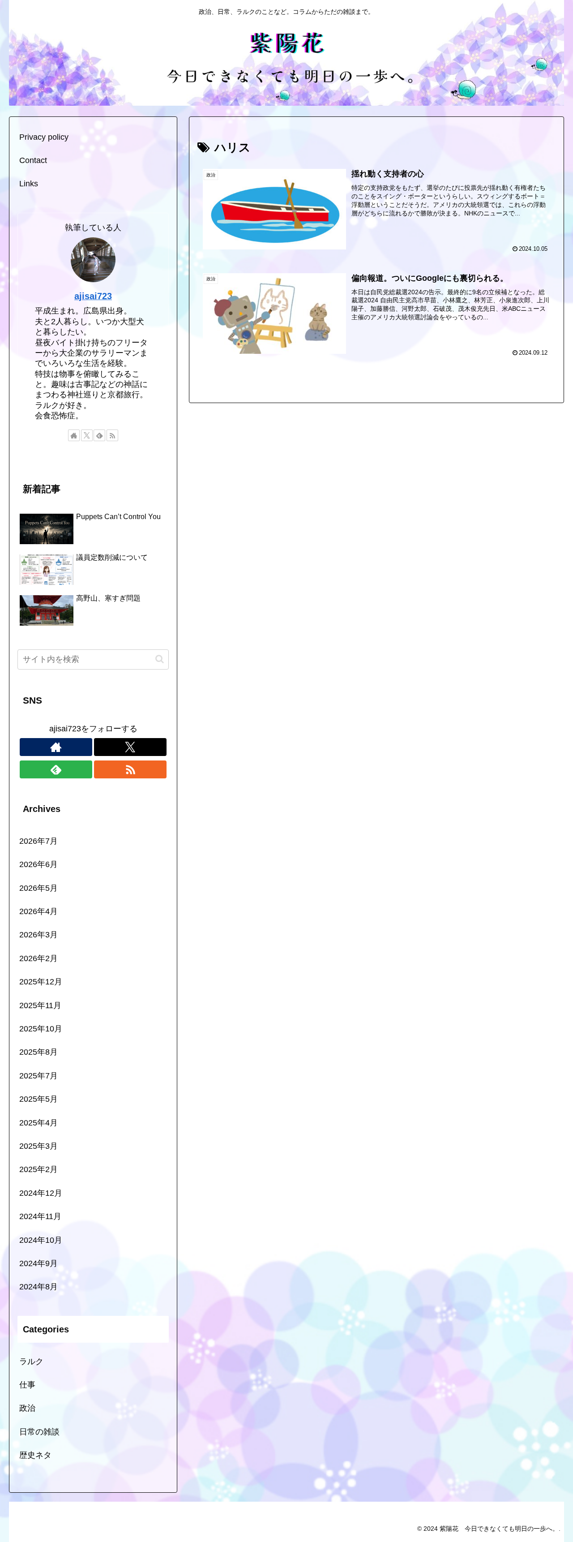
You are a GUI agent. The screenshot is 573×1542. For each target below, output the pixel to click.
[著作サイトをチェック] (74, 435)
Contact (33, 160)
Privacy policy (43, 137)
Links (28, 183)
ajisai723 (93, 296)
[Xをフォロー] (87, 435)
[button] (159, 659)
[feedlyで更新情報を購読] (99, 435)
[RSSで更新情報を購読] (112, 435)
